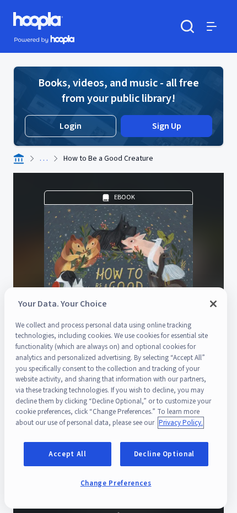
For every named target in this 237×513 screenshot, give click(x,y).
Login (71, 126)
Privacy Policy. (181, 423)
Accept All (68, 454)
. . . (44, 158)
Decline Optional (164, 454)
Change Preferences (116, 483)
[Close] (213, 304)
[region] (115, 398)
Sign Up (166, 126)
